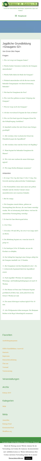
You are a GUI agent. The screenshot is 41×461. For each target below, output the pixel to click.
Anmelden (5, 420)
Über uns (5, 363)
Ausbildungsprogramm (9, 340)
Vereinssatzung (7, 371)
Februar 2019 (6, 393)
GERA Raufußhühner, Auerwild (12, 348)
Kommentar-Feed (8, 427)
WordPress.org (7, 431)
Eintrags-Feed (6, 424)
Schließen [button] (28, 458)
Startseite (5, 352)
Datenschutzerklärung (9, 360)
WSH (4, 406)
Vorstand (5, 367)
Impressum (6, 356)
